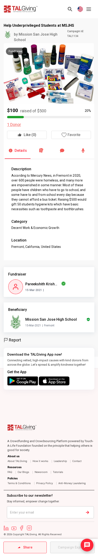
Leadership (60, 461)
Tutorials (58, 472)
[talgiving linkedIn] (6, 527)
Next (88, 73)
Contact (77, 461)
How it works (40, 461)
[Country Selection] (80, 9)
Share (26, 547)
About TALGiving (17, 461)
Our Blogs (23, 472)
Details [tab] (21, 150)
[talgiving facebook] (21, 527)
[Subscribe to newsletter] (96, 512)
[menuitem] (50, 456)
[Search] (70, 9)
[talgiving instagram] (29, 527)
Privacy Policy (44, 483)
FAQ (10, 472)
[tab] (41, 150)
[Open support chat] (87, 545)
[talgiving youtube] (13, 528)
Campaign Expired (72, 547)
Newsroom (41, 472)
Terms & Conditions (19, 483)
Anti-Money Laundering (72, 483)
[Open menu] (88, 9)
